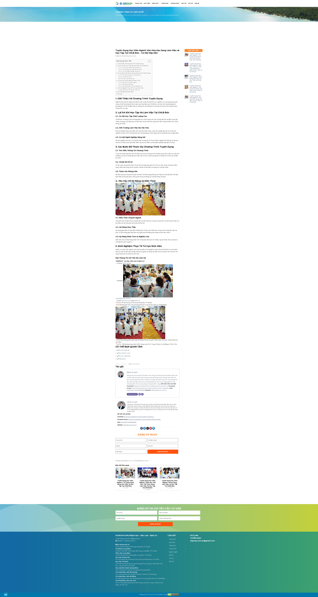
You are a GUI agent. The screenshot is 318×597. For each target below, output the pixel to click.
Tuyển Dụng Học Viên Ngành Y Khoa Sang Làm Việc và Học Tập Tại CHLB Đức (195, 79)
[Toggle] (185, 546)
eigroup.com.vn (130, 541)
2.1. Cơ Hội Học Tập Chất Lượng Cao (130, 67)
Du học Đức (131, 460)
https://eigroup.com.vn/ (123, 298)
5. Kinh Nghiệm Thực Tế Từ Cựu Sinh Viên (131, 88)
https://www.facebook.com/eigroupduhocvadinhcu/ (151, 386)
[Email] (139, 394)
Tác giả (120, 94)
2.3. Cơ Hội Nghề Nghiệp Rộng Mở (130, 71)
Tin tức (190, 3)
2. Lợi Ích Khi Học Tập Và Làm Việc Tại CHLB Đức (133, 65)
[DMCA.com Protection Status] (173, 594)
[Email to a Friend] (147, 428)
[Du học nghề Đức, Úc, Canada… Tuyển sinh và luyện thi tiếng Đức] (124, 3)
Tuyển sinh (164, 3)
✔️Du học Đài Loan (123, 350)
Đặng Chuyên (132, 56)
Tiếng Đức (155, 3)
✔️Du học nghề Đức (124, 356)
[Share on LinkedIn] (153, 428)
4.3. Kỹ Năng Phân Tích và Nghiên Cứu (131, 86)
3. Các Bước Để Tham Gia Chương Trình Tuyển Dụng (134, 73)
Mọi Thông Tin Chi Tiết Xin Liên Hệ (129, 89)
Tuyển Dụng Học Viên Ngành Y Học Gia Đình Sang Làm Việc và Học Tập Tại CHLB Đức (195, 99)
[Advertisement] (159, 35)
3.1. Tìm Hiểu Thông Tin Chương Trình (130, 75)
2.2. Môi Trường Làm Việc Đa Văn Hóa (131, 69)
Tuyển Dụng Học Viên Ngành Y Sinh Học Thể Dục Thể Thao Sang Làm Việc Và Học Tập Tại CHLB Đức (195, 67)
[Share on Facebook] (141, 428)
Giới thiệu (147, 3)
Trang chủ (138, 3)
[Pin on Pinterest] (150, 428)
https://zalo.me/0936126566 (135, 390)
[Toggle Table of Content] (149, 61)
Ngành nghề (175, 3)
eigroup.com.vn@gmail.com (130, 300)
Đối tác (184, 3)
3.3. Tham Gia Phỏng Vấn (127, 78)
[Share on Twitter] (144, 428)
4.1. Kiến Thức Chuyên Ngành (128, 82)
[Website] (142, 394)
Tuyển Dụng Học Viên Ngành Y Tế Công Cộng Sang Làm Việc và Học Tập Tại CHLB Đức (195, 57)
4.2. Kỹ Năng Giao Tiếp (126, 84)
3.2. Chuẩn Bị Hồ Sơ (126, 76)
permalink (145, 460)
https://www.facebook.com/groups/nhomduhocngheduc (150, 388)
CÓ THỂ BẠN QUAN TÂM (125, 92)
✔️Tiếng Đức (121, 359)
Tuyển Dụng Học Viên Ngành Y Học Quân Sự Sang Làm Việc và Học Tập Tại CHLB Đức (195, 89)
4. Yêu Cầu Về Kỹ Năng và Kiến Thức (129, 80)
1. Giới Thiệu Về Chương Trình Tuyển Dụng (130, 63)
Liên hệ (197, 3)
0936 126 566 (127, 263)
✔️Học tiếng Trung (123, 353)
